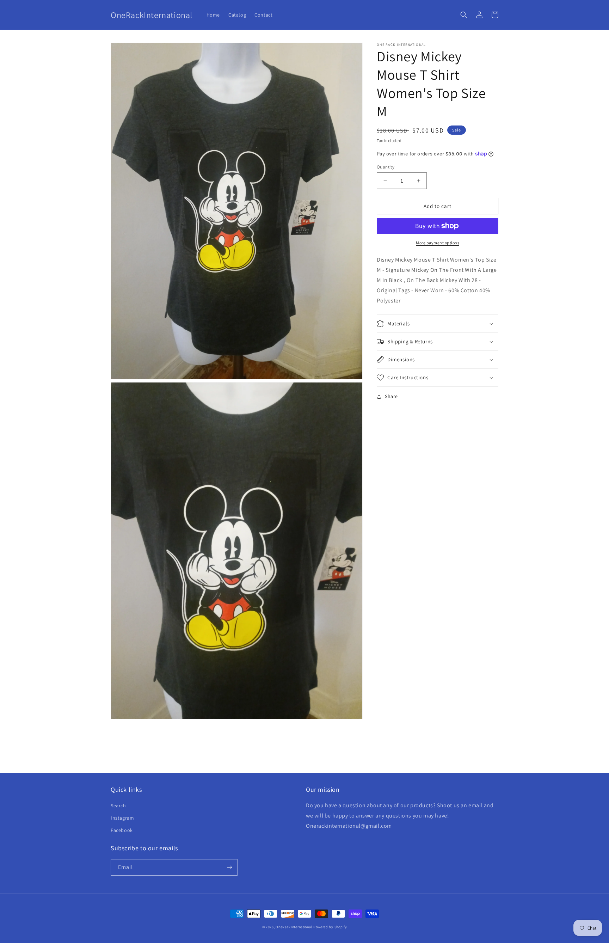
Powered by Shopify (330, 927)
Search (118, 805)
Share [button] (391, 396)
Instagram (122, 818)
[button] (464, 15)
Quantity (385, 167)
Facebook (122, 830)
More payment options (437, 242)
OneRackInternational (294, 927)
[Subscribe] (229, 867)
